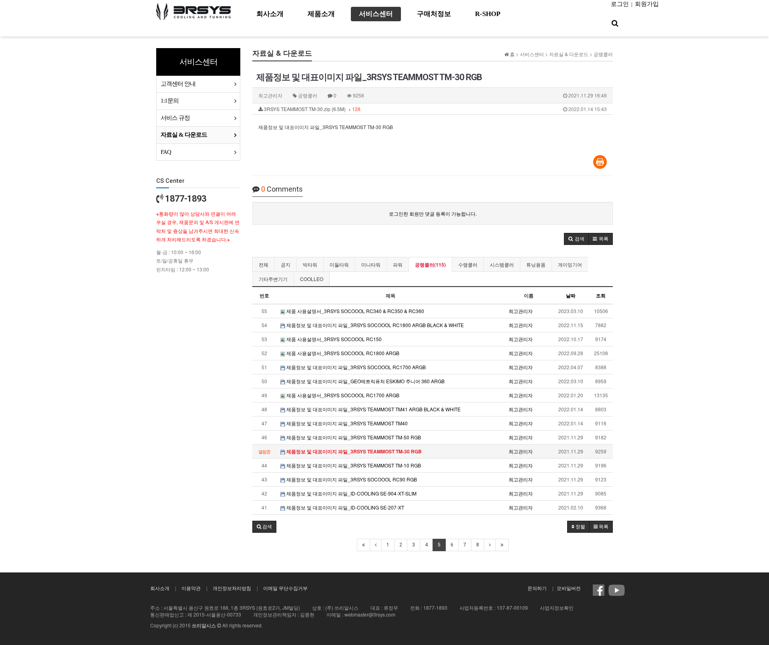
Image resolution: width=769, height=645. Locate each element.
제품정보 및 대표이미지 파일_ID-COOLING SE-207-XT (344, 507)
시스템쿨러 (502, 264)
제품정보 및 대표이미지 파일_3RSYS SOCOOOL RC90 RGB (351, 479)
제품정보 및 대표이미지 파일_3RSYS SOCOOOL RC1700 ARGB (355, 367)
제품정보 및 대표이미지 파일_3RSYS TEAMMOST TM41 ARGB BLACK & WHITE (373, 409)
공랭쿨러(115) (430, 264)
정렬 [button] (579, 527)
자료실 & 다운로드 (184, 134)
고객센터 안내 (178, 84)
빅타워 (310, 264)
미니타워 (370, 264)
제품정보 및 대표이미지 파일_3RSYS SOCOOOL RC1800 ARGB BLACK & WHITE (374, 324)
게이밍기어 (570, 264)
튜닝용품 (536, 264)
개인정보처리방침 (232, 587)
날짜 (571, 295)
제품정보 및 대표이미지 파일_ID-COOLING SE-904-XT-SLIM (351, 493)
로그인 (620, 4)
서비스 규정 (175, 118)
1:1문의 (170, 100)
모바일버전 (569, 587)
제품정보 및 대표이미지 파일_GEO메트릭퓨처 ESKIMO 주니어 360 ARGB (365, 381)
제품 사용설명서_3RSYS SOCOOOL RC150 (333, 339)
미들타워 (339, 264)
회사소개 (159, 587)
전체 (263, 264)
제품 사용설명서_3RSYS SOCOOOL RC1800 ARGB (342, 353)
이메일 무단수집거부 (285, 587)
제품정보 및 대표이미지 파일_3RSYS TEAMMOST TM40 (346, 423)
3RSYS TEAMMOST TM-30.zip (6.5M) (435, 108)
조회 (601, 295)
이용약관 (191, 587)
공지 (285, 264)
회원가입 (647, 4)
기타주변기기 (273, 278)
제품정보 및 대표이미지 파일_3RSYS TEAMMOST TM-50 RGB (353, 437)
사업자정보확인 (557, 607)
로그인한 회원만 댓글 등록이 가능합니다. (433, 213)
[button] (576, 239)
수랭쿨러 (467, 264)
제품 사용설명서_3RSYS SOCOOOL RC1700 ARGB (342, 395)
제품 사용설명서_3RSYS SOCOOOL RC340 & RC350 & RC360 (354, 310)
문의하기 (537, 587)
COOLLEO (311, 278)
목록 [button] (603, 527)
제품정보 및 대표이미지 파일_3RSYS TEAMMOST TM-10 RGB (353, 465)
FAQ (166, 152)
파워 (398, 264)
